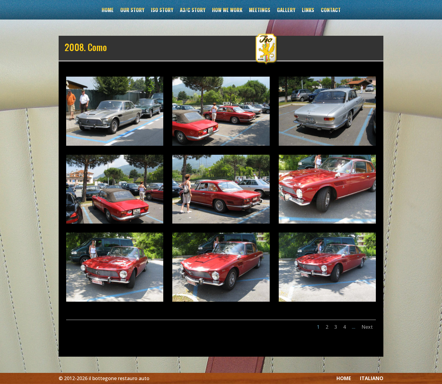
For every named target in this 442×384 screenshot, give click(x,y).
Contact (331, 11)
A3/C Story (192, 11)
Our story (132, 11)
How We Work (227, 11)
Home (108, 11)
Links (308, 11)
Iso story (162, 11)
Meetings (259, 11)
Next (367, 327)
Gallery (286, 11)
